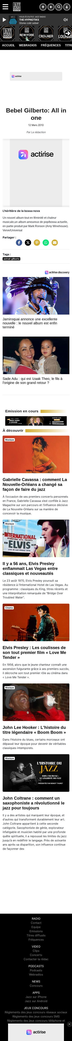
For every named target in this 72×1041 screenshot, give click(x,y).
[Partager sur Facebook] (18, 248)
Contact (36, 922)
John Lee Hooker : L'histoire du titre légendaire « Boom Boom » (34, 733)
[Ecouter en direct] (51, 6)
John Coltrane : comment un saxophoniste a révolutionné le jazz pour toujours (33, 806)
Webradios (28, 45)
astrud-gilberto (11, 262)
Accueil (8, 45)
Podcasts (36, 970)
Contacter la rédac (36, 959)
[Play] (5, 20)
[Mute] (65, 19)
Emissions (36, 931)
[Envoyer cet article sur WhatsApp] (45, 248)
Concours (36, 985)
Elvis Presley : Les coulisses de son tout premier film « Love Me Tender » (34, 656)
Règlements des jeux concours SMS (36, 1016)
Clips (36, 950)
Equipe (36, 927)
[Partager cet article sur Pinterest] (36, 248)
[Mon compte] (66, 6)
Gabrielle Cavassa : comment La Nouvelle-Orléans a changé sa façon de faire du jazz (35, 488)
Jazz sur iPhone (36, 997)
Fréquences (51, 45)
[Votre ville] (42, 6)
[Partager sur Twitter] (27, 248)
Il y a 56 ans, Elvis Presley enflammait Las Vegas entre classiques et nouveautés (30, 572)
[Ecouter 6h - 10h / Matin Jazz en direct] (36, 424)
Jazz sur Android (36, 1001)
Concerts (36, 955)
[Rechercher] (58, 6)
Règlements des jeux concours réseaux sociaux (36, 1012)
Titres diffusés (36, 935)
